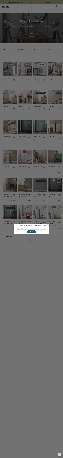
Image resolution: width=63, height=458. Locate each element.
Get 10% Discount (31, 231)
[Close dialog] (48, 224)
